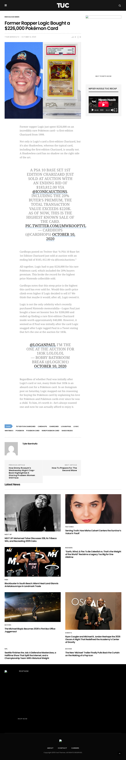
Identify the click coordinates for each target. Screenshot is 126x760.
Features (69, 527)
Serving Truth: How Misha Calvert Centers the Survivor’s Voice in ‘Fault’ (93, 532)
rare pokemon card (50, 430)
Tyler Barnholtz (12, 37)
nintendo (9, 430)
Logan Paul (66, 426)
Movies (8, 625)
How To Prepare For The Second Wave (64, 469)
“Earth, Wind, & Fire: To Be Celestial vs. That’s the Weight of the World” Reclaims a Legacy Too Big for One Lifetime (93, 554)
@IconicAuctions (49, 192)
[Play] (92, 110)
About (50, 748)
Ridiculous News (12, 17)
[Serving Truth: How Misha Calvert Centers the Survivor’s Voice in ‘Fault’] (93, 509)
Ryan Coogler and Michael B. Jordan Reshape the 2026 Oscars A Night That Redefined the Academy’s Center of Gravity (92, 639)
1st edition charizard (25, 426)
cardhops (42, 426)
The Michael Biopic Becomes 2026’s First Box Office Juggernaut (30, 630)
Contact (62, 748)
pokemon (20, 430)
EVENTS (68, 633)
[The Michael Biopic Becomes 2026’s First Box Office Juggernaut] (33, 607)
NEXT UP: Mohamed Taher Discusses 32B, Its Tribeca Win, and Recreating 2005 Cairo (31, 540)
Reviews (69, 548)
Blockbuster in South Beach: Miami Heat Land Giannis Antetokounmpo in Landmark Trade (31, 585)
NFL (6, 649)
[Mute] (112, 110)
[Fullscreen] (115, 110)
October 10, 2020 (60, 236)
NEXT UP (8, 534)
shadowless (67, 430)
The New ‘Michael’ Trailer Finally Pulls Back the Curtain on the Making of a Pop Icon (92, 654)
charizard (54, 426)
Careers (75, 748)
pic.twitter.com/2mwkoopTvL (55, 226)
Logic (76, 426)
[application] (103, 104)
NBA (6, 579)
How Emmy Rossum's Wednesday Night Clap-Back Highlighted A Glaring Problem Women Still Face (22, 472)
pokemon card (32, 430)
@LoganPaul (43, 345)
